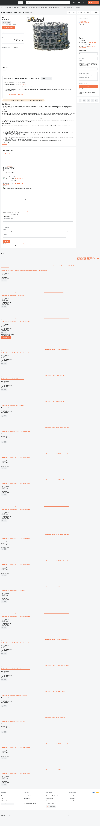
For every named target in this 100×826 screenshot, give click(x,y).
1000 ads (9, 166)
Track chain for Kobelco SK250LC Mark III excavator (15, 747)
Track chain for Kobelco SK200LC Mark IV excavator (15, 457)
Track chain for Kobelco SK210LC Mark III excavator (15, 509)
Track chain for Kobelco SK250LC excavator (13, 721)
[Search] (27, 3)
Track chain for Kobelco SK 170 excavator (12, 379)
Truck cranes (87, 259)
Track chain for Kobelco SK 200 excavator (12, 405)
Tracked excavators (87, 257)
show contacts (22, 84)
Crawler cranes (86, 258)
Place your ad (6, 337)
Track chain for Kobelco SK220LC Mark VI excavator (15, 669)
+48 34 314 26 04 (18, 183)
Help (2, 798)
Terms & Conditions (28, 795)
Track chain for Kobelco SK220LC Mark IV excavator (15, 643)
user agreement (31, 243)
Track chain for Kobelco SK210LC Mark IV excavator (15, 538)
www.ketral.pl (6, 184)
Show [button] (13, 178)
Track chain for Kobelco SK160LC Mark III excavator (15, 321)
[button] (69, 12)
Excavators (80, 257)
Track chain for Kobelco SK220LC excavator (13, 590)
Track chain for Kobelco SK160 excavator (12, 295)
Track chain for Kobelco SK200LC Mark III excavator (15, 431)
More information (82, 47)
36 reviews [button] (5, 170)
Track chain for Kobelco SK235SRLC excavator (14, 695)
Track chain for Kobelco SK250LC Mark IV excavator (15, 773)
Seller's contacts (5, 800)
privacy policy (22, 243)
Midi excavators (93, 258)
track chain (16, 32)
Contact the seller (8, 27)
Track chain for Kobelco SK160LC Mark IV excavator (15, 353)
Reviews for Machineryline (30, 803)
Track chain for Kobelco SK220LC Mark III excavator (15, 616)
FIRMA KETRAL (7, 153)
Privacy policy (27, 798)
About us (3, 795)
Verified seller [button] (6, 164)
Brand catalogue (27, 805)
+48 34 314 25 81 (18, 178)
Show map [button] (27, 199)
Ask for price (7, 22)
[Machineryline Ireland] (8, 2)
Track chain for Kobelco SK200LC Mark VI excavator (15, 483)
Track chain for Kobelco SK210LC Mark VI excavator (15, 564)
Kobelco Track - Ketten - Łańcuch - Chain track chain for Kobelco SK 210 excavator (24, 270)
